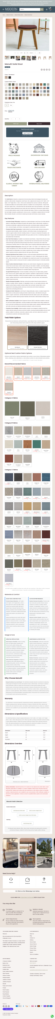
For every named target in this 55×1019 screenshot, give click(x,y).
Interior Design (33, 946)
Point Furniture (6, 989)
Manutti (7, 69)
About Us (32, 933)
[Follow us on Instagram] (6, 1006)
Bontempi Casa (6, 965)
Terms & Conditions (34, 954)
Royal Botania (6, 994)
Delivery (31, 939)
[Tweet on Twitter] (47, 70)
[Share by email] (49, 70)
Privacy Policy (33, 948)
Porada (4, 987)
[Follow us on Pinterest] (9, 1006)
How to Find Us (33, 944)
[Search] (42, 9)
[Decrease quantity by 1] (11, 118)
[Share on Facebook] (42, 70)
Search (31, 952)
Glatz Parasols (6, 973)
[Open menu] (3, 9)
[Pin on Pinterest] (44, 70)
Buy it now (39, 123)
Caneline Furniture (7, 967)
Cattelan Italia (6, 969)
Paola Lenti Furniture (7, 985)
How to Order (33, 942)
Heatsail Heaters (6, 977)
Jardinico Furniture (7, 979)
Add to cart (15, 123)
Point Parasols (6, 991)
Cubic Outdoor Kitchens (8, 971)
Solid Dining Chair (27, 823)
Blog (31, 935)
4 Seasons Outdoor (27, 897)
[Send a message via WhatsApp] (52, 1016)
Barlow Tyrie (5, 963)
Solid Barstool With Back (19, 810)
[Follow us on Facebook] (4, 1006)
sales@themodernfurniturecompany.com (39, 969)
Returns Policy (33, 950)
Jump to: (31, 52)
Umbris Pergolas (6, 996)
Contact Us (32, 937)
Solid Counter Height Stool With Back (27, 815)
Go (39, 52)
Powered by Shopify (6, 1014)
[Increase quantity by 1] (19, 118)
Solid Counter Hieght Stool (35, 810)
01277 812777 (33, 963)
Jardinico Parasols (7, 981)
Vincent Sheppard (6, 998)
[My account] (46, 9)
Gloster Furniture (6, 975)
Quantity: (7, 118)
